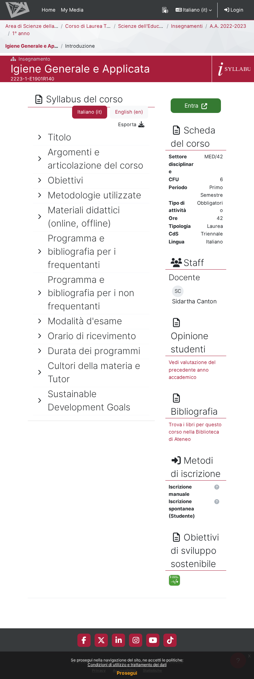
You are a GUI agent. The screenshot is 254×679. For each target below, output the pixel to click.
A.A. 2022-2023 (228, 26)
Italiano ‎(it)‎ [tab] (89, 112)
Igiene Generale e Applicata (38, 46)
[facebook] (84, 640)
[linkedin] (118, 640)
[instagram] (136, 640)
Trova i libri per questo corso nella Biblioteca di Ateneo (195, 432)
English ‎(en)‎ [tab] (129, 112)
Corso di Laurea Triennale (95, 26)
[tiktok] (170, 640)
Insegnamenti (187, 26)
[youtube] (153, 640)
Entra (192, 105)
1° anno (21, 33)
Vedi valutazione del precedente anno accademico (192, 369)
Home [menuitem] (49, 10)
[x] (101, 640)
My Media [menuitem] (72, 10)
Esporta (128, 125)
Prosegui (127, 673)
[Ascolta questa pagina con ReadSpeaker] (165, 10)
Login (236, 10)
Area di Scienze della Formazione (44, 26)
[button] (193, 10)
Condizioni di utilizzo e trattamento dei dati (127, 664)
